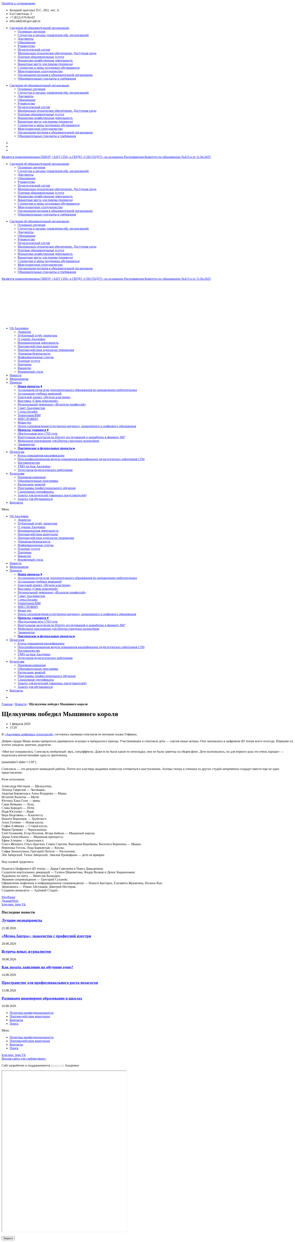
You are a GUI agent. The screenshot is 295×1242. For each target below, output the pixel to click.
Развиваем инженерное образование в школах (42, 998)
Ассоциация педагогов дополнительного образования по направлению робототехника (77, 390)
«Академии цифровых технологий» (29, 734)
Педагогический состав (34, 49)
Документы (26, 38)
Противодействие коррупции (38, 346)
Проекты (16, 382)
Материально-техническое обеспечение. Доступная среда (57, 53)
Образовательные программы (38, 480)
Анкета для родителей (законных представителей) (52, 495)
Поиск (14, 1023)
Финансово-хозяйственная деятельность (45, 60)
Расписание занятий (31, 484)
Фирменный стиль (30, 371)
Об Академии (19, 328)
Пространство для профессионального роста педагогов (50, 982)
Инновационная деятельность (38, 342)
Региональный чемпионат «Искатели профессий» (52, 404)
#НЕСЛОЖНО (28, 419)
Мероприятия (19, 379)
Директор (24, 332)
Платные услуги (29, 360)
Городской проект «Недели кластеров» (44, 397)
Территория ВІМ (29, 415)
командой (57, 1065)
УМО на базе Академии (34, 466)
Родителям (17, 473)
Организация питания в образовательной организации (55, 75)
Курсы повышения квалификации (41, 455)
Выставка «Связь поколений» (38, 400)
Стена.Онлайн (28, 411)
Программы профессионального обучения (46, 488)
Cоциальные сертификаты (36, 491)
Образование (27, 42)
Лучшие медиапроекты (22, 920)
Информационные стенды (36, 357)
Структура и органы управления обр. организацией (53, 35)
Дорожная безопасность (34, 353)
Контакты (16, 502)
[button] (147, 509)
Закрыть (8, 1238)
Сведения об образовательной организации (39, 28)
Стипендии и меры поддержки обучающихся (48, 67)
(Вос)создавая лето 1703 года (37, 433)
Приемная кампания (32, 477)
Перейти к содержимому (19, 3)
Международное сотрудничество (40, 71)
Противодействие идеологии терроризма (46, 350)
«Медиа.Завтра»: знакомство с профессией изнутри (46, 936)
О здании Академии (31, 339)
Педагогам (17, 452)
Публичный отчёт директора (37, 335)
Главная (7, 704)
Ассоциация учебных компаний (40, 393)
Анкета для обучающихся (35, 499)
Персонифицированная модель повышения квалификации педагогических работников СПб (81, 459)
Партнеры (25, 364)
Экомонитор (26, 444)
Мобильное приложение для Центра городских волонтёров (58, 440)
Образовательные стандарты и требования (47, 78)
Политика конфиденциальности (32, 1012)
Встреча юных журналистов (26, 951)
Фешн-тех (24, 422)
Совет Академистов (31, 408)
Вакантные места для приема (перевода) (45, 64)
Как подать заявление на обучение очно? (37, 967)
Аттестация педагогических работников (45, 470)
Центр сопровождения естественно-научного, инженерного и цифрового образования (77, 426)
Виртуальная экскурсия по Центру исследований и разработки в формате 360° (71, 437)
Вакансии (24, 368)
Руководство (26, 46)
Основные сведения (31, 31)
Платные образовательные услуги (41, 57)
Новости (15, 375)
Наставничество (29, 462)
